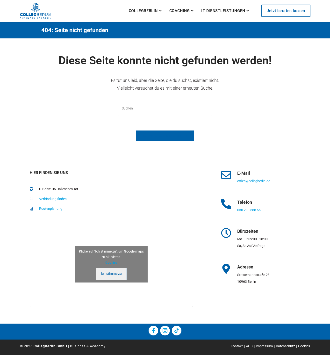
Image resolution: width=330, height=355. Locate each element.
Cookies (111, 262)
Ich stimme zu (111, 273)
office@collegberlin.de (253, 181)
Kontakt (237, 346)
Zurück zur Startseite (165, 136)
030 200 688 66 (249, 210)
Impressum (264, 346)
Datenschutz (285, 346)
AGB (249, 346)
